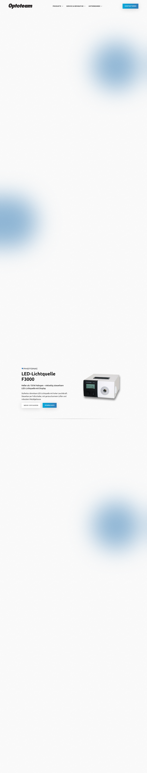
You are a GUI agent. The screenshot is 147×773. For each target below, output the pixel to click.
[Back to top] (141, 767)
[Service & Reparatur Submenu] (85, 6)
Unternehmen (94, 6)
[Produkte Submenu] (63, 6)
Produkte (57, 6)
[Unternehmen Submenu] (102, 6)
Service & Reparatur (74, 6)
